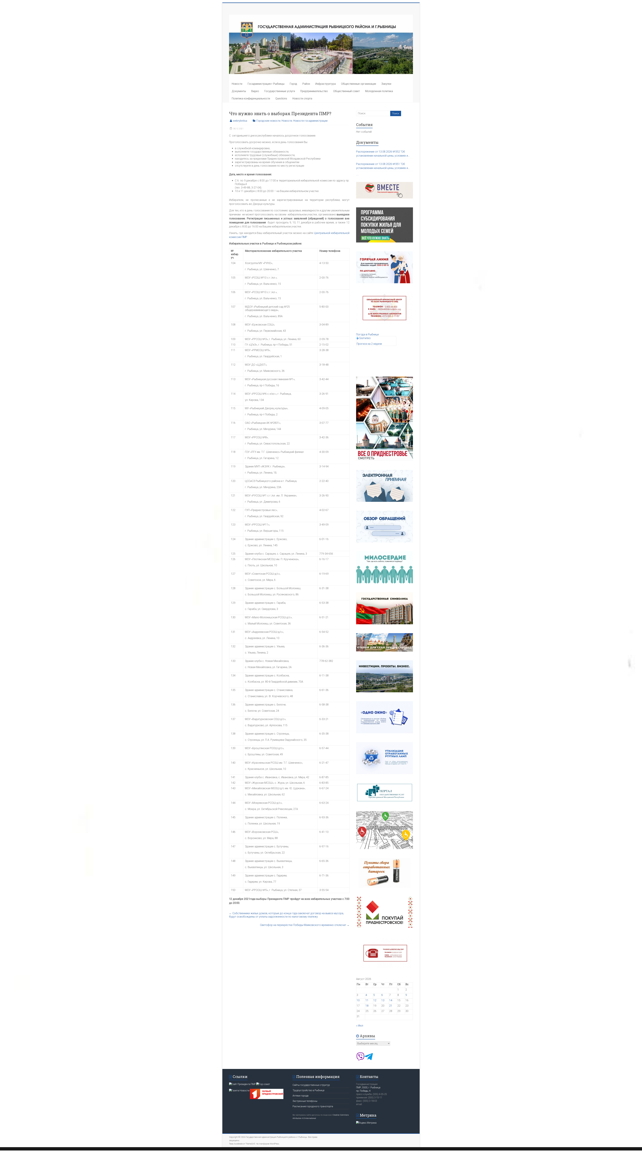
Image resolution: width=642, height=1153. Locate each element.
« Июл (359, 1025)
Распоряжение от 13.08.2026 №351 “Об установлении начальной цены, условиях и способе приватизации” (382, 166)
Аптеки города (300, 1095)
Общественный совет (346, 91)
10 (358, 1000)
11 (366, 1000)
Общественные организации (358, 83)
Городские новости (268, 120)
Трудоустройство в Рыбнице (308, 1090)
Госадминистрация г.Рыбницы (266, 83)
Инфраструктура (325, 83)
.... (357, 174)
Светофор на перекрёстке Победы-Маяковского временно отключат (304, 925)
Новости (237, 83)
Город (293, 83)
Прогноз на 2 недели (369, 343)
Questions (281, 98)
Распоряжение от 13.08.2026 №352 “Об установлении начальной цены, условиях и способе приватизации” (382, 154)
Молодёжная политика (379, 91)
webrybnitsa (240, 120)
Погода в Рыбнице (367, 334)
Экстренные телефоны (305, 1101)
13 (382, 1000)
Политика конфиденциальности (251, 98)
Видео (255, 91)
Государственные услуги (279, 91)
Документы (239, 91)
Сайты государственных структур (311, 1085)
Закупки (386, 83)
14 (390, 1000)
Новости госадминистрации (310, 120)
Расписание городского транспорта (313, 1106)
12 (374, 1000)
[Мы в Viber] (360, 1059)
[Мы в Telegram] (368, 1059)
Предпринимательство (314, 91)
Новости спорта (302, 98)
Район (306, 83)
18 (366, 1005)
